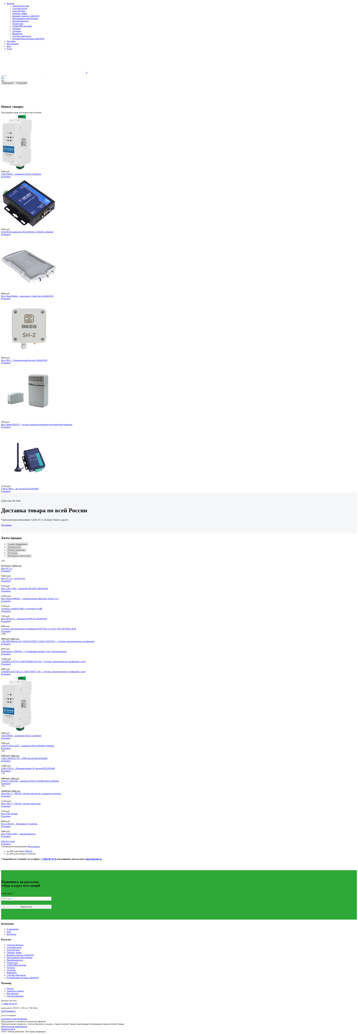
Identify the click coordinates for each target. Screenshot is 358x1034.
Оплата (10, 988)
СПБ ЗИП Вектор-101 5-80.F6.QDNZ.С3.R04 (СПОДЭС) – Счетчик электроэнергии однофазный (47, 641)
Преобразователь (20, 21)
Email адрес (7, 893)
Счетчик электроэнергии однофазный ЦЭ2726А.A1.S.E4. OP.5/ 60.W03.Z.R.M (38, 629)
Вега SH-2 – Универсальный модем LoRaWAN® (24, 360)
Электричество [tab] (14, 547)
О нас (9, 49)
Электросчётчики (20, 6)
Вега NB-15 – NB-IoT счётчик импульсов (21, 803)
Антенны (16, 31)
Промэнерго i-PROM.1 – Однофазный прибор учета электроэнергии (34, 651)
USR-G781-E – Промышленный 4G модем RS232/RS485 (28, 768)
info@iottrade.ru (94, 859)
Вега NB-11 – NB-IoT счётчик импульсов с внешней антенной (31, 793)
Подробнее (6, 525)
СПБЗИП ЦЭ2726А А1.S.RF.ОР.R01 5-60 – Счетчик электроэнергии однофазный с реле (43, 671)
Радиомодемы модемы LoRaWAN (28, 38)
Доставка (11, 41)
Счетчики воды (19, 8)
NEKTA (28, 851)
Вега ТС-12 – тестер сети (13, 578)
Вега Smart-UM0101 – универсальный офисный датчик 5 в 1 (30, 598)
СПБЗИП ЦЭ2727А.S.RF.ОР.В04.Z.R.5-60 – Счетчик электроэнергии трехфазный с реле (43, 661)
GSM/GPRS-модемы (22, 26)
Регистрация (34, 846)
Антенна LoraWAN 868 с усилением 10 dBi (21, 608)
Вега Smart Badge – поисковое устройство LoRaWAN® (27, 296)
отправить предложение (14, 1018)
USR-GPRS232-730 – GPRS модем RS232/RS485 (24, 758)
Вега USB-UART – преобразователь (18, 834)
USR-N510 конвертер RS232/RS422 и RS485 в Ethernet (27, 232)
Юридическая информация (14, 1026)
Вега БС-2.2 (6, 568)
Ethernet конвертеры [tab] (16, 550)
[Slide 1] (2, 75)
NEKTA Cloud (8, 841)
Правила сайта (8, 1029)
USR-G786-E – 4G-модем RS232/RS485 (20, 489)
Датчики (16, 28)
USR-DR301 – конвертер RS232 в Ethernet (21, 174)
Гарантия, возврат (15, 991)
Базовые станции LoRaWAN (25, 16)
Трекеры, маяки (19, 13)
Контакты (11, 934)
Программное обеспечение (25, 18)
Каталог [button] (10, 3)
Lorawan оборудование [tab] (17, 544)
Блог (9, 46)
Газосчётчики (18, 11)
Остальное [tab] (12, 553)
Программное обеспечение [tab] (19, 556)
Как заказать (13, 44)
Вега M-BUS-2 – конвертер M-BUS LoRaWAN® (24, 619)
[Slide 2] (5, 75)
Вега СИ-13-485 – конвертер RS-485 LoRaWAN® (24, 588)
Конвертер (17, 33)
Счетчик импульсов (21, 36)
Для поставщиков (15, 996)
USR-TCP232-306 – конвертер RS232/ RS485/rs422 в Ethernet (30, 781)
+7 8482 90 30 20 (48, 859)
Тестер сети (17, 23)
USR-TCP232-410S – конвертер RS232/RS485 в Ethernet (27, 746)
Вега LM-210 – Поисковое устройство (19, 824)
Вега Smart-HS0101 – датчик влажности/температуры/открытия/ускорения (36, 424)
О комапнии (12, 929)
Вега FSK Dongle (9, 814)
